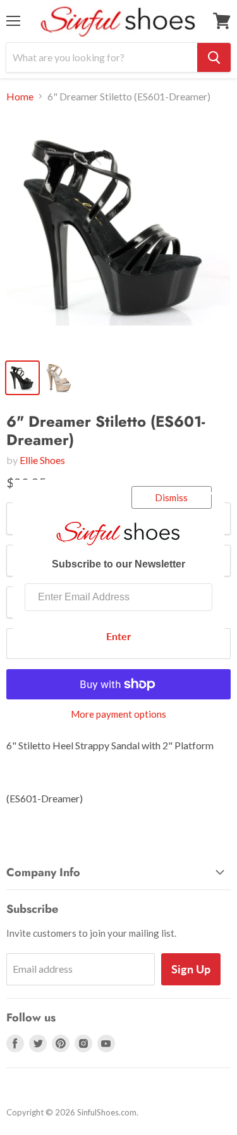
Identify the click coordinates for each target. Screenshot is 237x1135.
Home (19, 96)
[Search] (214, 57)
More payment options (118, 714)
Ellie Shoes (42, 460)
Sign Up (190, 969)
